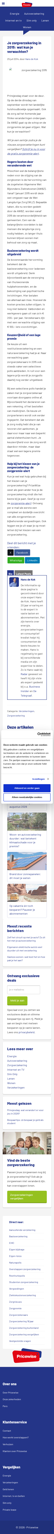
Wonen (27, 27)
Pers (5, 1406)
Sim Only (12, 1074)
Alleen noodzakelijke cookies (27, 797)
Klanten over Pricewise (15, 1451)
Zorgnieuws (15, 1301)
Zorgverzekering (16, 715)
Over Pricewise (10, 1392)
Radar (24, 674)
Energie (14, 13)
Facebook (22, 552)
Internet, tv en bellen (14, 1496)
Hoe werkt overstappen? (15, 1437)
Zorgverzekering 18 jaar (21, 1321)
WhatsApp (16, 560)
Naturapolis (15, 1262)
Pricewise (32, 1527)
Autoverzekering (34, 13)
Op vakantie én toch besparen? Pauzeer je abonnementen (22, 909)
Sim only (32, 20)
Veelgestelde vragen (20, 1340)
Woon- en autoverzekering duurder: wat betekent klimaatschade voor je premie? (25, 840)
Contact (7, 1430)
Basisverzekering (18, 1236)
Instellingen (38, 779)
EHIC (11, 1242)
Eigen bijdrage (16, 1249)
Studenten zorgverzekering (23, 1282)
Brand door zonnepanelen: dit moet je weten (25, 876)
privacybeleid (26, 1032)
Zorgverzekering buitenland (24, 1327)
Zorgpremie (15, 1308)
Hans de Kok (28, 579)
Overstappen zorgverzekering (24, 1269)
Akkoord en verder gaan (27, 788)
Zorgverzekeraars (18, 1314)
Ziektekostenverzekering (22, 1295)
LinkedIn (32, 560)
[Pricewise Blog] (27, 6)
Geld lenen (8, 1489)
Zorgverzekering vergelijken (24, 1334)
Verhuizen (8, 1444)
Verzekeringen (26, 711)
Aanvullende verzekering (22, 1229)
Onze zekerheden (12, 1399)
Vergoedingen (16, 1288)
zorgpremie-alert (21, 503)
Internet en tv (13, 20)
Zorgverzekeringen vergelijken (21, 1196)
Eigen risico (15, 1256)
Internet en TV (15, 1069)
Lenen (45, 20)
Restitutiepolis (17, 1275)
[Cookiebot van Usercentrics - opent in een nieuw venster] (38, 734)
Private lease (9, 1509)
